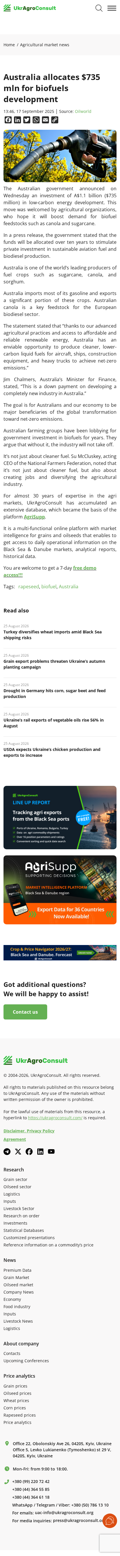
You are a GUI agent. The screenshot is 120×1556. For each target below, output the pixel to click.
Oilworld (83, 111)
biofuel (49, 586)
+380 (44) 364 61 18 (31, 1497)
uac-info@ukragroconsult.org (64, 1512)
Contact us (25, 1012)
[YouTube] (51, 1151)
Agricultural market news (44, 44)
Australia (68, 586)
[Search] (99, 8)
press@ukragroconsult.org (79, 1520)
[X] (18, 1151)
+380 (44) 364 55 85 (31, 1489)
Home (9, 44)
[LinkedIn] (40, 1151)
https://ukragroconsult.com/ (55, 1117)
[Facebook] (29, 1151)
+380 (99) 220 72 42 (31, 1481)
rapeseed (28, 586)
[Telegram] (6, 1151)
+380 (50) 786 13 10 (90, 1505)
